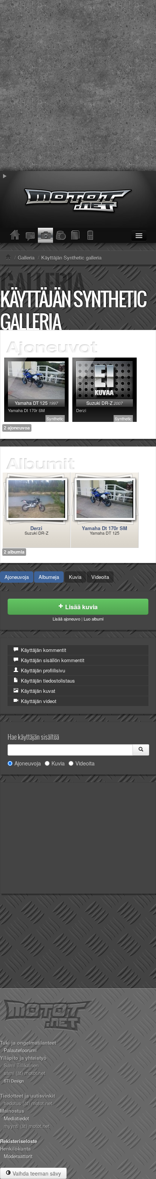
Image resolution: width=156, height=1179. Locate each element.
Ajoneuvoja (17, 576)
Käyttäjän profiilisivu (42, 670)
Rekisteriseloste (18, 1141)
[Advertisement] (78, 85)
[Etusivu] (15, 235)
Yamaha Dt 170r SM (104, 528)
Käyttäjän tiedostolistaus (47, 680)
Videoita (100, 576)
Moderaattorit (18, 1156)
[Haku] (141, 750)
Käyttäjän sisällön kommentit (51, 660)
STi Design (14, 1081)
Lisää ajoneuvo (66, 619)
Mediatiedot (16, 1118)
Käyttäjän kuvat (37, 690)
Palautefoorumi (20, 1050)
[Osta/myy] (60, 235)
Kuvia (75, 576)
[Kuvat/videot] (45, 235)
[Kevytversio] (90, 235)
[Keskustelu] (30, 235)
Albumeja (49, 576)
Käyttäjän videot (37, 701)
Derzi (36, 528)
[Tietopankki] (75, 235)
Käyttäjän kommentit (42, 649)
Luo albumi (93, 619)
